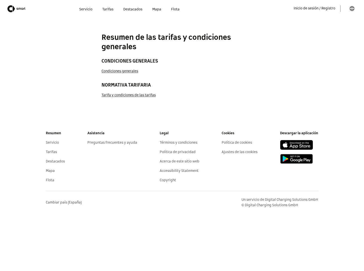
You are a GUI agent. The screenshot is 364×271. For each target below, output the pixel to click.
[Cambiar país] (352, 8)
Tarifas (51, 152)
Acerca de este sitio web (179, 161)
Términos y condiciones (178, 142)
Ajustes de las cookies (240, 152)
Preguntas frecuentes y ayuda (112, 142)
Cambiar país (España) (64, 202)
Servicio (52, 142)
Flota (50, 180)
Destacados (55, 161)
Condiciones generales (120, 71)
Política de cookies (237, 142)
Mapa (50, 171)
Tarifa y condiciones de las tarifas (129, 95)
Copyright (168, 180)
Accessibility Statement (179, 171)
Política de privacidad (178, 152)
